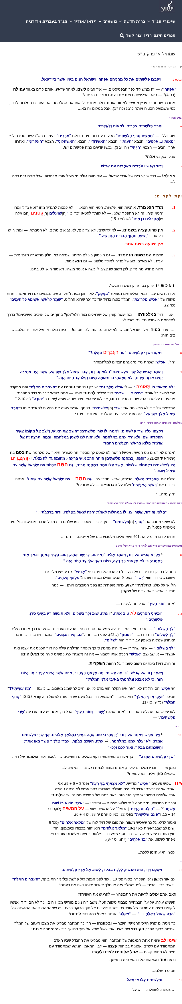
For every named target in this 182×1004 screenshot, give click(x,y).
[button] (122, 35)
